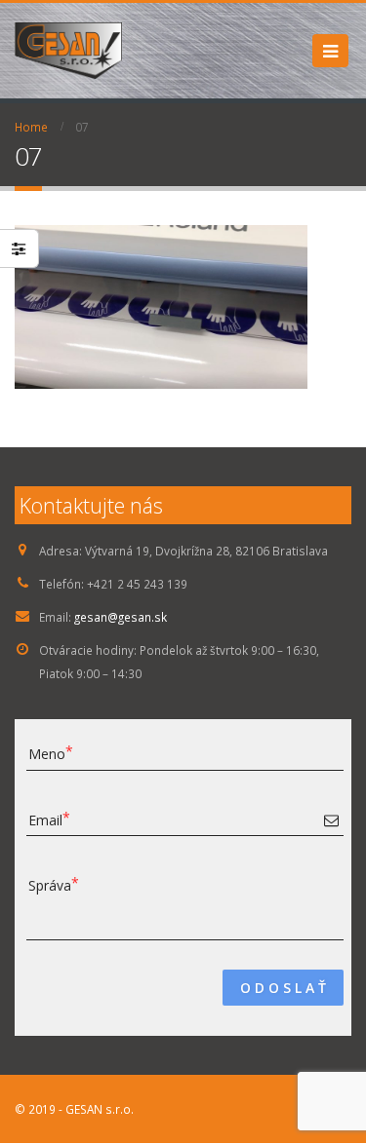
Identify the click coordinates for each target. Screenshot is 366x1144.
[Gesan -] (68, 50)
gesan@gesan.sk (120, 617)
